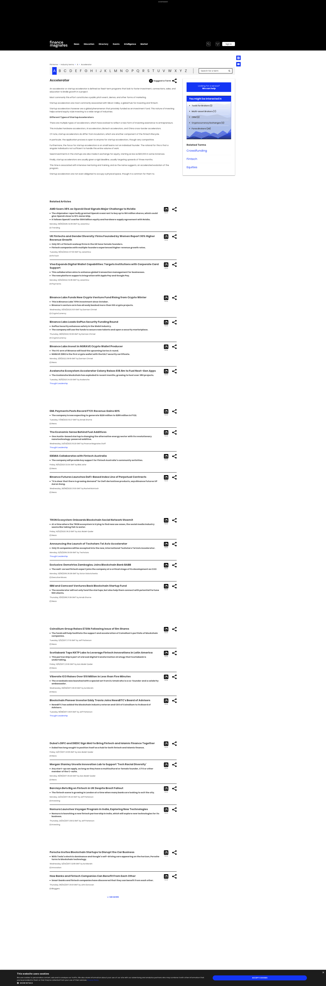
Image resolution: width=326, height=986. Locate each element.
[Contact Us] (238, 64)
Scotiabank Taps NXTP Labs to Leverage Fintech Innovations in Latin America (101, 652)
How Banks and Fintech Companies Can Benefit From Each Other (93, 876)
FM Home (54, 64)
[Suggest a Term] (151, 81)
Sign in (229, 44)
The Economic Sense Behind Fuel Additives (78, 432)
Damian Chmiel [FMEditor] (90, 309)
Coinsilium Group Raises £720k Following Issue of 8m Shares (89, 629)
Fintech (192, 159)
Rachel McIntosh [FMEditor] (91, 488)
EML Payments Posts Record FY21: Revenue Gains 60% (85, 411)
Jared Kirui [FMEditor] (84, 224)
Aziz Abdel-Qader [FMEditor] (85, 531)
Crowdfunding (197, 151)
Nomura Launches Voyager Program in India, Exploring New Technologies (99, 809)
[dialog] (163, 978)
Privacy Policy (93, 980)
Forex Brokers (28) (201, 128)
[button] (111, 982)
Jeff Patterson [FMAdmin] (85, 640)
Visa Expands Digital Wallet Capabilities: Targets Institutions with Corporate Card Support (104, 266)
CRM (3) (196, 117)
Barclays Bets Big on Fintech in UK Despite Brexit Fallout (86, 788)
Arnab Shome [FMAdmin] (86, 419)
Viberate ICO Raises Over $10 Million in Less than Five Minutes (90, 676)
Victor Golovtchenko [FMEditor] (89, 573)
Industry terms (67, 64)
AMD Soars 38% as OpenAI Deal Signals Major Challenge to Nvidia (92, 209)
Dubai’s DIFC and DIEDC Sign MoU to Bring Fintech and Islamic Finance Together (102, 743)
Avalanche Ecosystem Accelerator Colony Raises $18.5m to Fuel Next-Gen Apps (103, 371)
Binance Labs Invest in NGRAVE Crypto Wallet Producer (86, 346)
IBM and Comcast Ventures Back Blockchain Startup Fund (88, 586)
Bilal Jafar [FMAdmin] (82, 464)
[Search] (208, 44)
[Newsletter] (238, 58)
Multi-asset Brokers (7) (204, 111)
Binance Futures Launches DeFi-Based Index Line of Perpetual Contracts (98, 477)
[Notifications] (218, 44)
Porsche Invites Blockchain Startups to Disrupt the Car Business (92, 852)
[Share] (174, 81)
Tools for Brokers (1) (202, 105)
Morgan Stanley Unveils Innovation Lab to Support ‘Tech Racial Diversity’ (98, 764)
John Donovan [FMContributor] (87, 884)
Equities (192, 167)
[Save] (166, 210)
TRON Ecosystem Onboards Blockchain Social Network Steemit (91, 520)
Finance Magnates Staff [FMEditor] (95, 443)
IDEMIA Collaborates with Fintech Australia (78, 456)
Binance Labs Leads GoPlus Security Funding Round (84, 322)
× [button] (323, 973)
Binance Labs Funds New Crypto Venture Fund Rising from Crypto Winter (98, 297)
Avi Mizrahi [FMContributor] (88, 688)
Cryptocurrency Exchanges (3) (208, 122)
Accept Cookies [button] (260, 978)
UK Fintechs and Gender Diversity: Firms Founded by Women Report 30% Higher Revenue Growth (102, 237)
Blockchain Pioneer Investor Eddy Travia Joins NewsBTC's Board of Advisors (100, 700)
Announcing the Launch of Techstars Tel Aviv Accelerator (88, 543)
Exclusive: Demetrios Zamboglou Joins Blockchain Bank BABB (90, 565)
